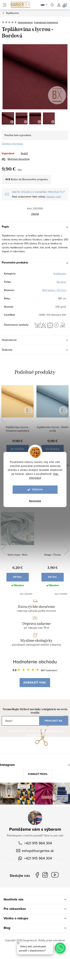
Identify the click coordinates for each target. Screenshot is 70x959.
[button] (60, 948)
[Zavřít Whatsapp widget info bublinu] (18, 943)
